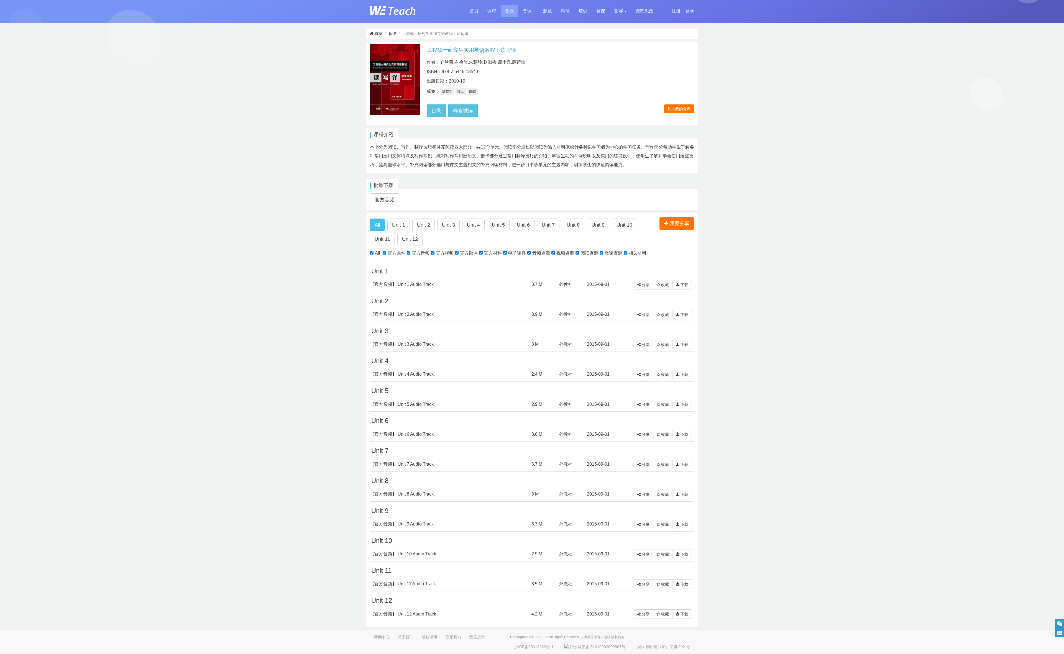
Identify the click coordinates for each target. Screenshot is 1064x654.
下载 (683, 285)
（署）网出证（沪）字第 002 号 (662, 647)
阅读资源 (589, 253)
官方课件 (396, 253)
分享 (645, 285)
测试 (547, 11)
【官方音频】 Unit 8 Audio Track (402, 494)
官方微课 (469, 253)
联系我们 (453, 637)
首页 (474, 11)
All (377, 253)
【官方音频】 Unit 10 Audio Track (403, 554)
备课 (509, 11)
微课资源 (613, 253)
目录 (436, 111)
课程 (491, 11)
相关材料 (637, 253)
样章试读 (463, 111)
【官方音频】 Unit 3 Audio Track (402, 344)
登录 (689, 11)
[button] (620, 11)
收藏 (664, 285)
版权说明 (429, 637)
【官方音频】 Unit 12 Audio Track (403, 614)
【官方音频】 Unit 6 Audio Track (402, 434)
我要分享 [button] (678, 223)
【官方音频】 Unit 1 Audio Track (402, 284)
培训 (583, 11)
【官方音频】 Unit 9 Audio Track (402, 524)
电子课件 (517, 253)
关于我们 (405, 637)
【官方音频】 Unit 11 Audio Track (403, 583)
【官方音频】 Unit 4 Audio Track (402, 374)
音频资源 (541, 253)
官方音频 (420, 253)
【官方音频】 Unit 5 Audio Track (402, 404)
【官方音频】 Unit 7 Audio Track (402, 464)
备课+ (528, 11)
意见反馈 (477, 637)
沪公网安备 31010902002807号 (597, 647)
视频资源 (565, 253)
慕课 (600, 11)
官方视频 (445, 253)
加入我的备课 (679, 109)
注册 (676, 11)
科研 (565, 11)
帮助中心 (382, 637)
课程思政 (644, 11)
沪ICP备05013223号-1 (534, 647)
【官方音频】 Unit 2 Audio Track (402, 314)
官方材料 (493, 253)
